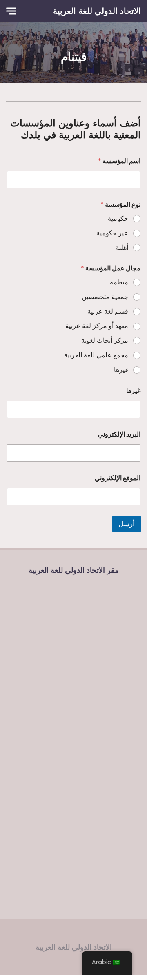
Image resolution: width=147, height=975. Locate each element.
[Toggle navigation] (11, 11)
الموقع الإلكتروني (117, 478)
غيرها (121, 370)
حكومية (118, 219)
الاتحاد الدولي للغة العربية (97, 11)
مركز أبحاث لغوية (104, 341)
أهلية (122, 248)
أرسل (126, 524)
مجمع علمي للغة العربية (96, 355)
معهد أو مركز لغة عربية (96, 326)
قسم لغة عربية (107, 312)
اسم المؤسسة (119, 161)
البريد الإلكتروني (119, 434)
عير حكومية (112, 233)
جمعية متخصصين (105, 297)
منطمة (119, 282)
